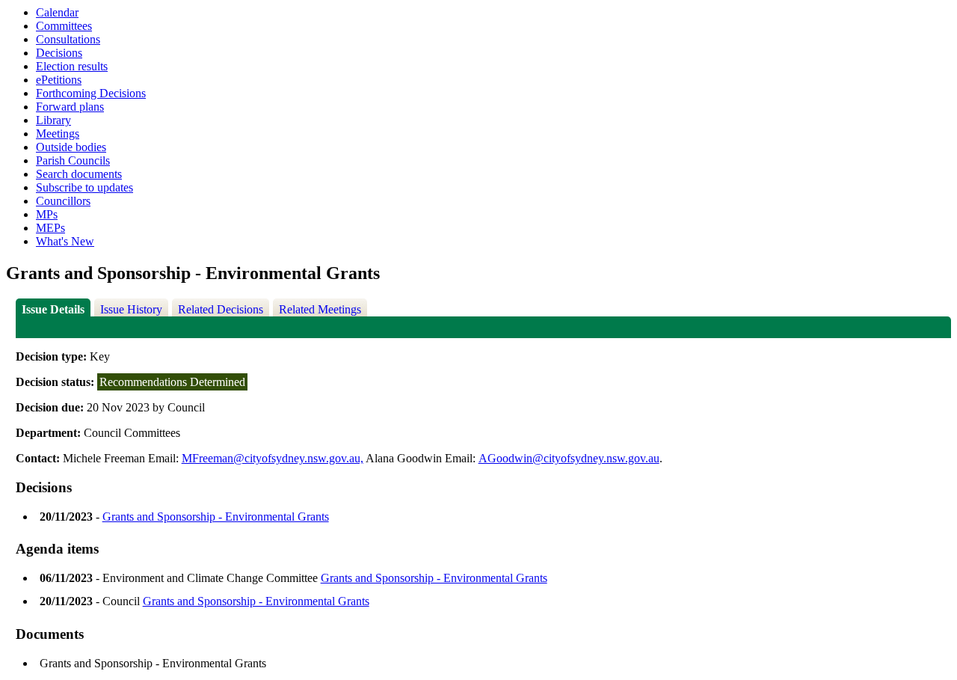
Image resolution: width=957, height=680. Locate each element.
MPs (47, 214)
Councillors (63, 200)
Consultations (68, 39)
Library (53, 120)
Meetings (57, 133)
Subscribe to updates (84, 187)
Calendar (57, 12)
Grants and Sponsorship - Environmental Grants (215, 516)
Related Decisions (220, 309)
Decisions (59, 52)
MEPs (50, 227)
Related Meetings (320, 309)
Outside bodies (71, 147)
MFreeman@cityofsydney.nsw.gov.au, (272, 458)
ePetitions (58, 79)
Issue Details (53, 309)
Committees (64, 25)
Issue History (131, 309)
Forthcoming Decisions (91, 93)
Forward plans (70, 106)
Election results (72, 66)
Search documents (79, 174)
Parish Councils (73, 160)
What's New (65, 241)
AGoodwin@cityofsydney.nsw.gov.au (568, 458)
